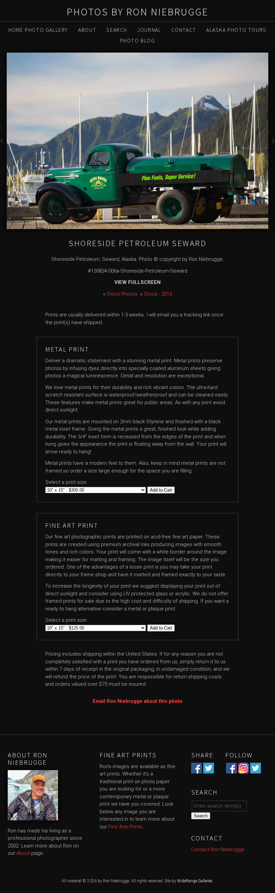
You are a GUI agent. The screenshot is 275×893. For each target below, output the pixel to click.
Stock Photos (122, 294)
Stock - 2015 (158, 294)
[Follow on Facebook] (231, 769)
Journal (149, 29)
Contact (183, 29)
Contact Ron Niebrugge (217, 849)
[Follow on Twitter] (255, 769)
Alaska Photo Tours (236, 29)
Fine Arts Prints (125, 827)
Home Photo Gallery (38, 29)
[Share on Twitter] (208, 769)
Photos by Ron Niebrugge (137, 11)
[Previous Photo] (3, 145)
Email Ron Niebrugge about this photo (137, 701)
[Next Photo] (271, 145)
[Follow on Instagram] (243, 769)
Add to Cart (161, 490)
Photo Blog (137, 40)
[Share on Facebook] (196, 769)
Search (116, 29)
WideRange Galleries (195, 881)
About (87, 29)
